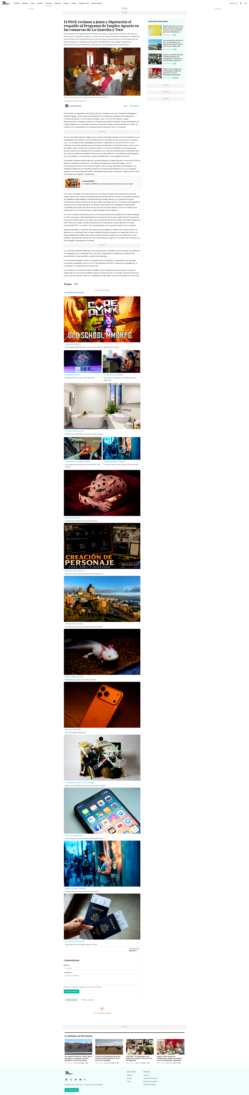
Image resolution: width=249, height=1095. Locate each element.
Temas (129, 1081)
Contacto (146, 1075)
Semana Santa (97, 3)
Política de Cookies (149, 1084)
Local (175, 35)
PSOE (76, 284)
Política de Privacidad (150, 1081)
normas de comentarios (94, 987)
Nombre (67, 965)
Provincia (176, 78)
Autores (129, 1078)
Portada (16, 3)
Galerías (25, 3)
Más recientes (72, 1000)
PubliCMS (99, 1084)
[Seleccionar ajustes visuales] (240, 3)
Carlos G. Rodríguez (79, 1063)
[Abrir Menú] (245, 3)
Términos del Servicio (150, 1078)
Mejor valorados (88, 1000)
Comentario (68, 972)
